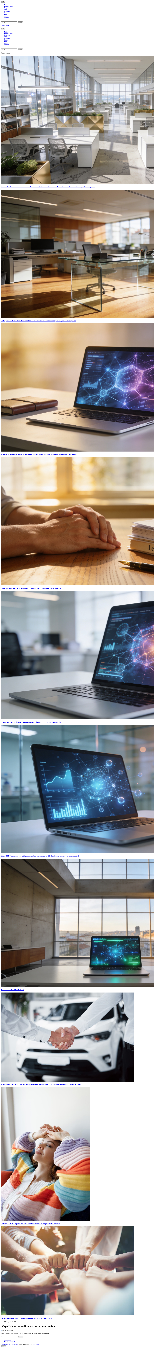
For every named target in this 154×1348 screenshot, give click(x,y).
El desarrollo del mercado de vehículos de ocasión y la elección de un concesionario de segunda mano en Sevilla (41, 1084)
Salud (5, 13)
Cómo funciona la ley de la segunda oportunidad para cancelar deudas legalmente (31, 588)
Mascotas (7, 11)
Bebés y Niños (8, 6)
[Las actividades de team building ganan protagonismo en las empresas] (67, 1315)
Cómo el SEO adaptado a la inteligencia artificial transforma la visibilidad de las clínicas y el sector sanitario (40, 856)
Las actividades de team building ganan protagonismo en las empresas (26, 1318)
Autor (6, 16)
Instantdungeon (5, 25)
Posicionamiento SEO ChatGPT (12, 990)
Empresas (7, 8)
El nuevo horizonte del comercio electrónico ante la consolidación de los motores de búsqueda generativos (39, 454)
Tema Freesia (36, 1344)
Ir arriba (3, 1346)
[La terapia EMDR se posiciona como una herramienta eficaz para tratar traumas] (45, 1220)
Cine (5, 9)
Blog (5, 14)
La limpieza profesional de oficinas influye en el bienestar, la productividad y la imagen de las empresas (38, 321)
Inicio (5, 5)
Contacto (6, 17)
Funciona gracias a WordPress (9, 1344)
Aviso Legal (7, 1340)
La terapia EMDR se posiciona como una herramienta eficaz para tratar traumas (30, 1224)
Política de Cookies (9, 1341)
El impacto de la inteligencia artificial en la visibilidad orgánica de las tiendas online (31, 722)
